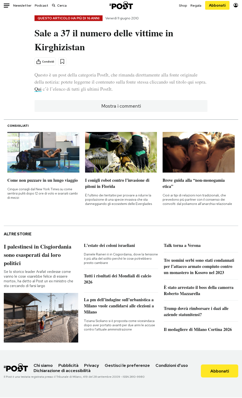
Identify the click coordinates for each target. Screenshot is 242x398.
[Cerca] (53, 5)
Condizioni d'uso (172, 365)
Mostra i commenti (121, 106)
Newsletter (22, 5)
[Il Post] (121, 5)
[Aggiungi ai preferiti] (62, 61)
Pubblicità (68, 365)
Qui (38, 89)
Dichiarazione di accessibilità (62, 370)
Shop (183, 5)
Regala (195, 5)
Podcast (41, 5)
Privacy (91, 365)
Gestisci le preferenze (127, 365)
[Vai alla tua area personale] (235, 5)
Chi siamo (43, 365)
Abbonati (217, 5)
